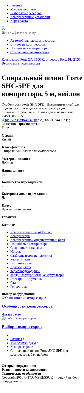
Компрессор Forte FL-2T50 (61, 59)
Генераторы (19, 286)
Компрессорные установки (30, 17)
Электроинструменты (26, 279)
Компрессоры (20, 236)
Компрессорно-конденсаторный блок (37, 240)
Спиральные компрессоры (29, 52)
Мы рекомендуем (23, 9)
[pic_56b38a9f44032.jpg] (20, 120)
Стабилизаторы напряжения (31, 255)
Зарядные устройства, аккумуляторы (37, 275)
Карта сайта (19, 21)
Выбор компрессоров (26, 13)
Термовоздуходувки (25, 271)
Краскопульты (20, 267)
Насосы (16, 251)
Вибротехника (21, 263)
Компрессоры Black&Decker (31, 232)
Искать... (8, 33)
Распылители (20, 259)
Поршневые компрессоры (29, 48)
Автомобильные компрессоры (32, 40)
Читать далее (11, 314)
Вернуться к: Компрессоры (21, 63)
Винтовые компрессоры (28, 44)
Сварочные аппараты (26, 247)
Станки (15, 282)
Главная (16, 5)
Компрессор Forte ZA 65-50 (22, 59)
